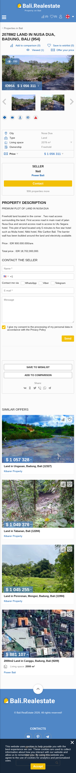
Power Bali (38, 175)
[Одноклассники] (30, 388)
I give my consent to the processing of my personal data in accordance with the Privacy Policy (39, 328)
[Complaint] (35, 117)
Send (67, 338)
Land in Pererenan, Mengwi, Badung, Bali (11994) (34, 596)
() (46, 16)
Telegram (60, 282)
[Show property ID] (28, 117)
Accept (38, 766)
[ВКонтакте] (25, 388)
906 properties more (38, 191)
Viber (46, 282)
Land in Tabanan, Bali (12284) (22, 530)
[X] (35, 388)
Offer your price (65, 50)
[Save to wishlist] (69, 419)
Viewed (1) (38, 50)
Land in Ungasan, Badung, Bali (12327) (28, 466)
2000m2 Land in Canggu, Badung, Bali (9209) (31, 660)
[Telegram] (49, 388)
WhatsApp (31, 282)
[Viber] (40, 388)
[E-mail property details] (12, 117)
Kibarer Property (13, 471)
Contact (38, 183)
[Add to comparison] (63, 419)
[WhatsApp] (44, 388)
